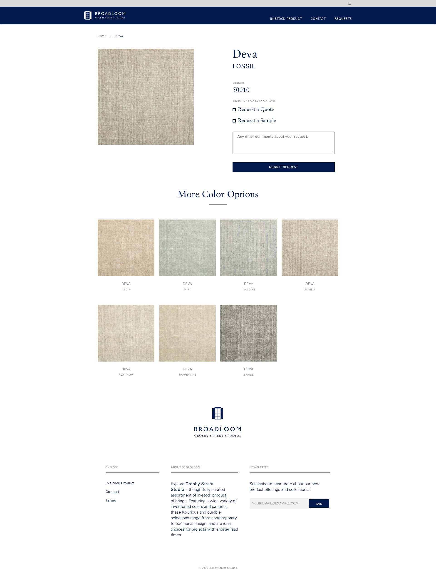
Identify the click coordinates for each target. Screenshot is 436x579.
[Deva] (126, 248)
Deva (126, 284)
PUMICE (310, 289)
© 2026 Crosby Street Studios (218, 568)
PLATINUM (126, 375)
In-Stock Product (286, 18)
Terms (111, 500)
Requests (343, 18)
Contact (318, 18)
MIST (187, 289)
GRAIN (126, 289)
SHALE (249, 375)
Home (102, 36)
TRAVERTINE (187, 375)
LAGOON (249, 289)
